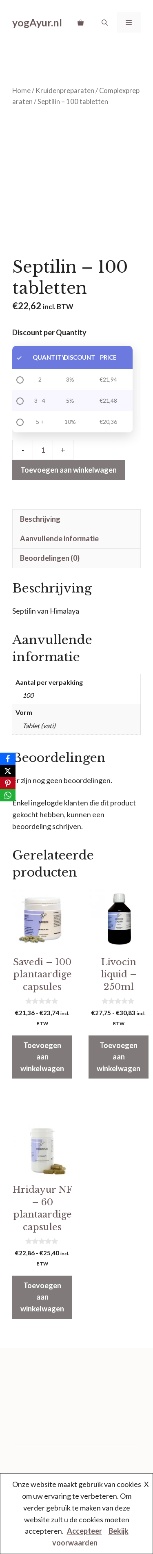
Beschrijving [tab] (40, 518)
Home (21, 91)
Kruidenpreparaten (64, 91)
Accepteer (84, 1530)
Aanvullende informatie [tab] (59, 538)
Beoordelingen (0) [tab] (50, 557)
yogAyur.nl (37, 22)
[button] (105, 22)
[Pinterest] (8, 783)
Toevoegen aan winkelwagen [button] (42, 1057)
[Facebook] (8, 759)
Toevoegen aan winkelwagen (68, 469)
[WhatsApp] (8, 795)
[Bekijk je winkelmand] (81, 22)
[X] (8, 771)
